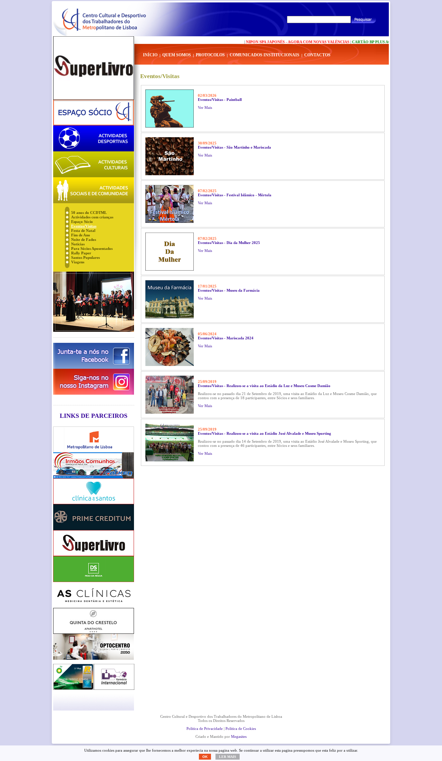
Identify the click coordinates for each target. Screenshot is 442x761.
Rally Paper (81, 253)
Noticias (78, 244)
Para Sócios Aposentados (92, 248)
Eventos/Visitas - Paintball (220, 99)
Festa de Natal (83, 230)
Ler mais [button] (227, 757)
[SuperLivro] (93, 68)
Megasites (239, 736)
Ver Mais (205, 107)
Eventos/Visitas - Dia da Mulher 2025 (229, 243)
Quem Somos (176, 55)
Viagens (77, 262)
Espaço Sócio (82, 221)
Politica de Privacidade (204, 728)
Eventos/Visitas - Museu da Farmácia (229, 290)
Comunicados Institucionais (264, 55)
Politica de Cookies (240, 728)
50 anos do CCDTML (89, 212)
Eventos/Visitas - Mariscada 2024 (225, 338)
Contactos (317, 55)
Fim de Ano (80, 235)
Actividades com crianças (92, 217)
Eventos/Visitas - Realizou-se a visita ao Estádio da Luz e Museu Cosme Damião (264, 386)
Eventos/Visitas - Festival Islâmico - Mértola (234, 195)
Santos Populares (85, 257)
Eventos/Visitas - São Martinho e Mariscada (234, 147)
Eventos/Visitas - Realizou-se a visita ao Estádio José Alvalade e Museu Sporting (264, 433)
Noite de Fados (83, 239)
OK (205, 757)
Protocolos (210, 55)
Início (150, 55)
